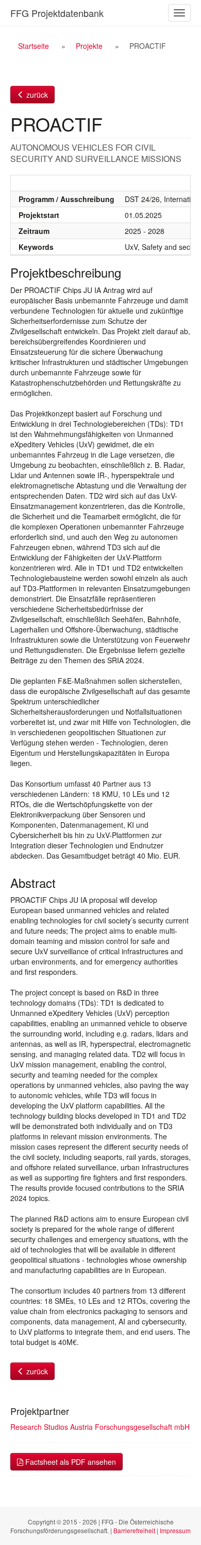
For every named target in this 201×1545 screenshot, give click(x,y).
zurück (36, 94)
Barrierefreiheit (134, 1530)
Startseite (33, 46)
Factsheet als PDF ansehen (69, 1462)
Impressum (175, 1530)
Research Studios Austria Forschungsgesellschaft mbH (100, 1427)
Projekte (89, 46)
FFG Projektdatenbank (57, 13)
